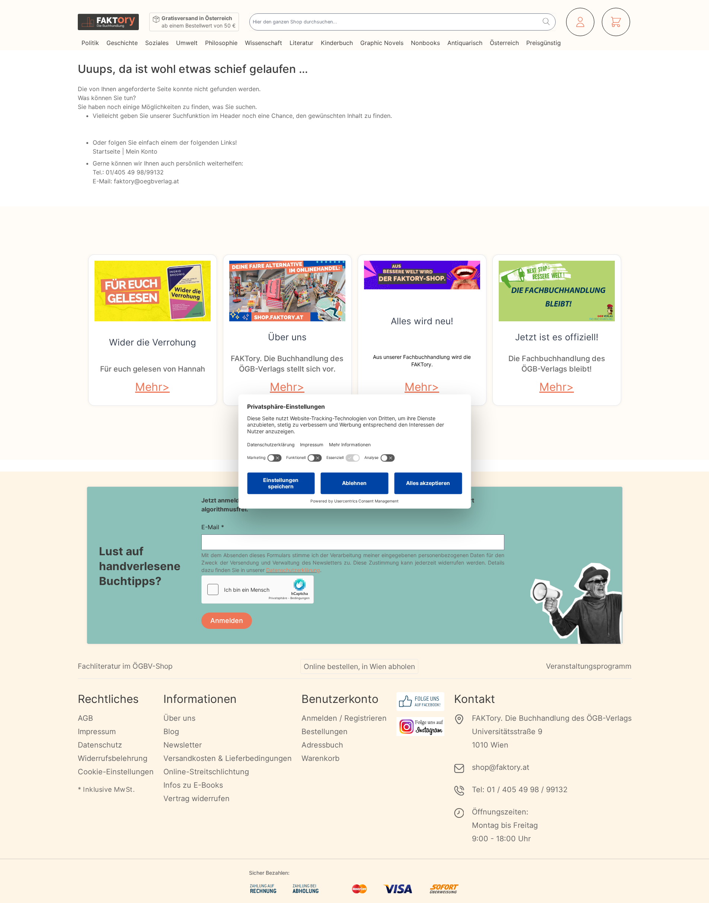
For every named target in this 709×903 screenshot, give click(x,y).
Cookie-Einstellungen (116, 771)
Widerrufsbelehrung (112, 758)
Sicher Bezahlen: (269, 873)
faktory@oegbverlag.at (146, 181)
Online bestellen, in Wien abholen (359, 666)
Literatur (301, 42)
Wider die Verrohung (152, 342)
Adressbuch (322, 744)
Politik (90, 42)
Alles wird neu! (422, 321)
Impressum (97, 731)
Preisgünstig (543, 42)
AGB (85, 718)
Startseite (106, 151)
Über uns (287, 337)
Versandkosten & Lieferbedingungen (227, 758)
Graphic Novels (381, 42)
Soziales (157, 42)
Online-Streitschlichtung (206, 771)
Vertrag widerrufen (196, 798)
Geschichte (122, 42)
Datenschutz (100, 744)
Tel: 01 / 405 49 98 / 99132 (520, 789)
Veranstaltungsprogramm (589, 666)
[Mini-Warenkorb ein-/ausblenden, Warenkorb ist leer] (616, 22)
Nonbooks (425, 42)
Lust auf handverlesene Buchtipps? (140, 566)
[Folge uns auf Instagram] (420, 726)
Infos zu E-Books (193, 785)
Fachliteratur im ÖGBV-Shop (125, 666)
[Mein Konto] (580, 22)
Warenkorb (320, 758)
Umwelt (187, 42)
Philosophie (221, 42)
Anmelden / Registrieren (344, 718)
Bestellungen (324, 731)
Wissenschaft (263, 42)
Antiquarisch (464, 42)
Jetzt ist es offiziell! (556, 337)
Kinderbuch (337, 42)
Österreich (504, 42)
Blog (171, 731)
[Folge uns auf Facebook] (420, 701)
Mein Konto (141, 151)
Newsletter (182, 744)
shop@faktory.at (500, 767)
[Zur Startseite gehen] (108, 22)
